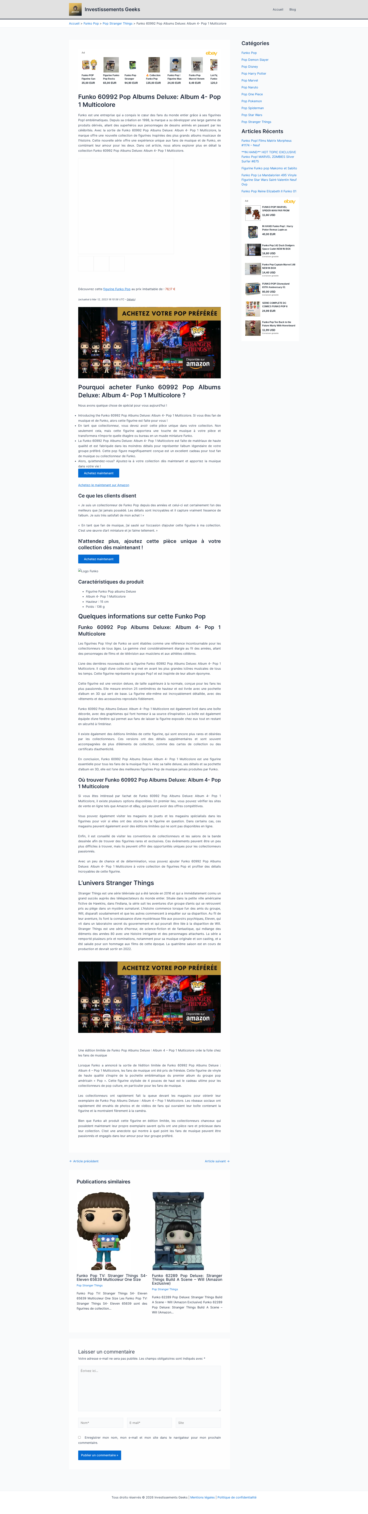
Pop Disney (250, 66)
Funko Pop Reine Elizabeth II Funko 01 (269, 191)
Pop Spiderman (253, 108)
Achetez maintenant (98, 473)
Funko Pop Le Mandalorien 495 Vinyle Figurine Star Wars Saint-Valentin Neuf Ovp (269, 179)
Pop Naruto (250, 87)
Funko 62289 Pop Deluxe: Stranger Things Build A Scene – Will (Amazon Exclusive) (187, 1279)
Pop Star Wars (252, 115)
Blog (292, 9)
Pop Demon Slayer (255, 60)
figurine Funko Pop (117, 289)
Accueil (278, 9)
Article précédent (84, 1161)
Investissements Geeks (112, 9)
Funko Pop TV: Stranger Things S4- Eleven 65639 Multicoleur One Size (112, 1277)
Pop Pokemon (252, 101)
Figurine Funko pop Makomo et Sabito (269, 168)
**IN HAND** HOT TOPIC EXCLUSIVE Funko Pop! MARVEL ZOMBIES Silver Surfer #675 (269, 156)
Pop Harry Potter (254, 73)
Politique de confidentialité (237, 1497)
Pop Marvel (250, 80)
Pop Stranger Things (90, 1285)
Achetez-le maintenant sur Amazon (103, 485)
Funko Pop (249, 53)
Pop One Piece (252, 94)
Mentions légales (202, 1497)
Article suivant (217, 1161)
